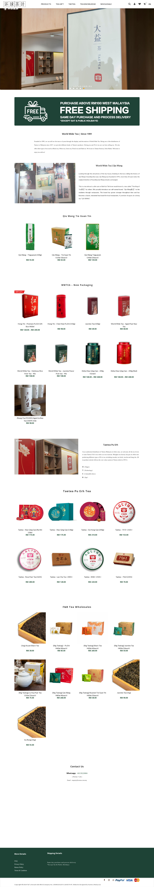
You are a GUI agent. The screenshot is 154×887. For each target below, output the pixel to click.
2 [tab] (73, 88)
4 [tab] (80, 88)
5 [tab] (83, 88)
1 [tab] (70, 88)
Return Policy (18, 867)
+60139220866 (82, 773)
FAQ (15, 861)
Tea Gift (60, 4)
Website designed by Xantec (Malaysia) (87, 884)
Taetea (71, 4)
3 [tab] (77, 88)
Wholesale (106, 4)
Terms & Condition (20, 870)
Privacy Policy (19, 864)
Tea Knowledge (88, 4)
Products (46, 4)
